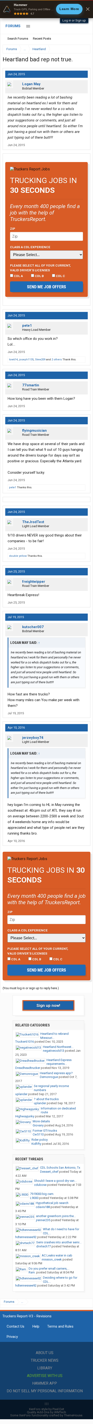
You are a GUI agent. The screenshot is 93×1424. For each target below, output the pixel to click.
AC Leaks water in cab (57, 1255)
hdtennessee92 (25, 1237)
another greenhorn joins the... (56, 1216)
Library (44, 1368)
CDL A (18, 276)
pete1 (27, 325)
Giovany (38, 1125)
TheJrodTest (33, 522)
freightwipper (33, 581)
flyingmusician (34, 430)
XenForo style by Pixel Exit (46, 1409)
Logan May (31, 84)
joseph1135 (26, 359)
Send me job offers (46, 286)
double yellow (18, 555)
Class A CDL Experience (30, 247)
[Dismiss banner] (88, 9)
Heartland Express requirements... (59, 1062)
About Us (44, 1352)
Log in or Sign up (74, 20)
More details (41, 1121)
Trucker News (44, 1360)
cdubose (40, 1185)
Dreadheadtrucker (27, 1068)
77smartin (30, 385)
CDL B (39, 276)
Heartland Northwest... (58, 1047)
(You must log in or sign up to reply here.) (31, 988)
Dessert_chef (49, 1171)
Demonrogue (49, 1077)
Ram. (32, 1272)
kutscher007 (33, 627)
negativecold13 (53, 1050)
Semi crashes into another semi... (59, 1242)
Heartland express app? (56, 1073)
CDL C (60, 276)
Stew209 (40, 359)
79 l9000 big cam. (42, 1194)
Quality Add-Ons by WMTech (46, 1412)
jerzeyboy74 (32, 738)
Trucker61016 (24, 1041)
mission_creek (52, 1259)
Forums (13, 26)
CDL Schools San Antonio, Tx (60, 1167)
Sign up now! (48, 1005)
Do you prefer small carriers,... (49, 1268)
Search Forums (17, 38)
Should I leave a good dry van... (55, 1180)
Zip (12, 229)
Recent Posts (42, 38)
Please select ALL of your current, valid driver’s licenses (40, 267)
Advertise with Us (44, 1375)
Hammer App (44, 1383)
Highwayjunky (24, 1116)
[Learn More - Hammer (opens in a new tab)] (46, 9)
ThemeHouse (73, 1415)
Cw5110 (38, 1134)
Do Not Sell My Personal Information (45, 1391)
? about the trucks (46, 1099)
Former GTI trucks (45, 1130)
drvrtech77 (43, 1246)
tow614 (13, 359)
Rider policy (39, 1139)
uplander (21, 1094)
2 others (57, 359)
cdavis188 (43, 1207)
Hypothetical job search (52, 1203)
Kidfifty (36, 1144)
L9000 (34, 1198)
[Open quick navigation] (83, 49)
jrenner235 (43, 1220)
